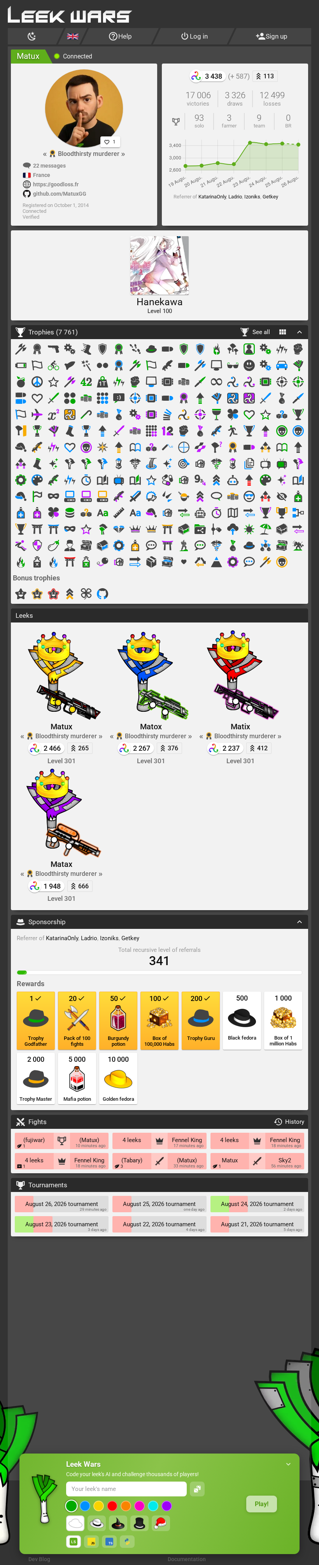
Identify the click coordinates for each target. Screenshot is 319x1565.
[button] (288, 1464)
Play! (261, 1504)
